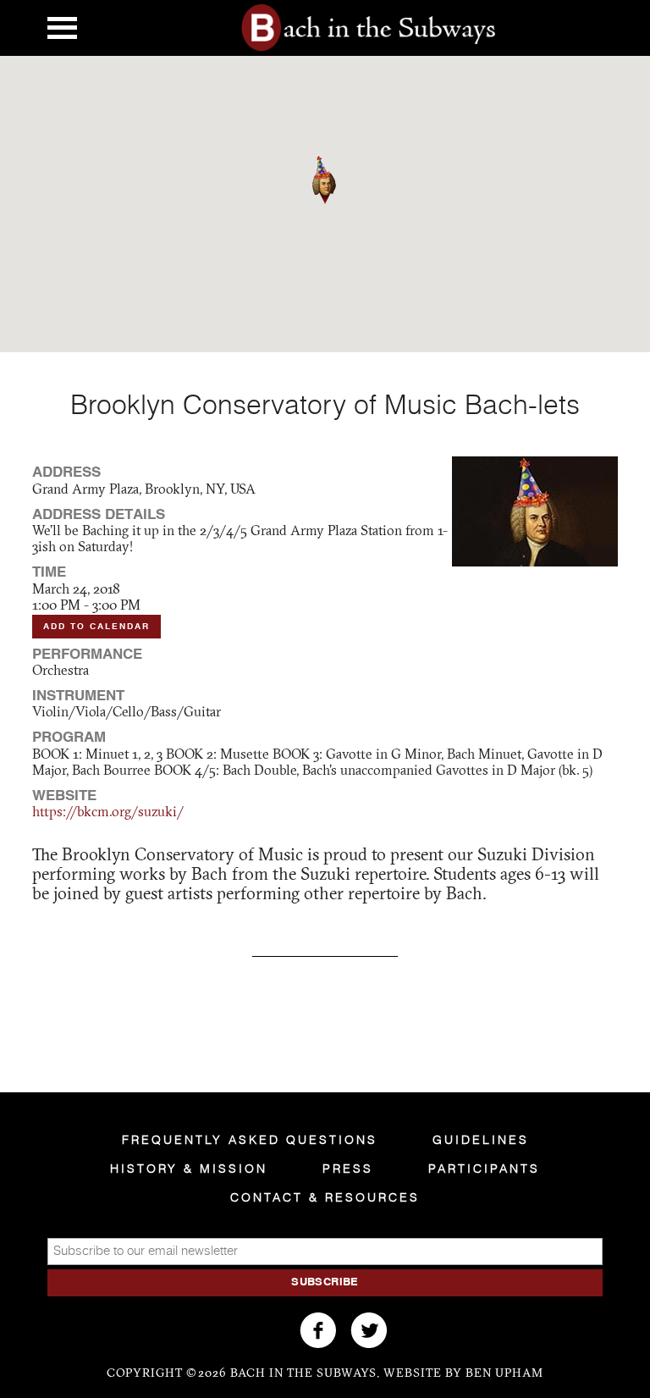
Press (347, 1169)
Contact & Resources (325, 1198)
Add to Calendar (96, 626)
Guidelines (480, 1141)
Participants (484, 1169)
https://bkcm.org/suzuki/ (108, 813)
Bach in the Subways (369, 28)
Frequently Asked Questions (249, 1141)
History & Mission (188, 1169)
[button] (336, 204)
